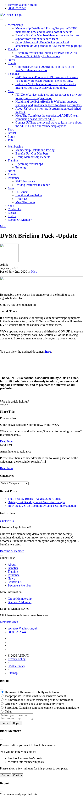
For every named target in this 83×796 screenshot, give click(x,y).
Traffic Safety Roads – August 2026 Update (34, 498)
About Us (21, 198)
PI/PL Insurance (25, 181)
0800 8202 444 (17, 8)
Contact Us (14, 209)
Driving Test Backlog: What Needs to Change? (36, 502)
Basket (12, 133)
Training (13, 49)
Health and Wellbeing (28, 195)
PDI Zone (21, 191)
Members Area (9, 621)
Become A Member (19, 219)
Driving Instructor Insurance (32, 184)
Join (10, 140)
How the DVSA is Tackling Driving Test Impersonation (42, 505)
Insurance (13, 73)
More (11, 91)
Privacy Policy (16, 659)
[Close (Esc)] (1, 689)
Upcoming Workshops (29, 164)
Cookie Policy (16, 666)
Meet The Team (25, 202)
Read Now (6, 441)
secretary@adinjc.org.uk (22, 4)
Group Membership (20, 598)
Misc (3, 226)
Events (12, 63)
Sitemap (13, 673)
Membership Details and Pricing (35, 150)
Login (11, 136)
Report (16, 723)
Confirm (17, 775)
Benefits (13, 568)
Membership (15, 25)
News (11, 59)
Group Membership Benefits (32, 157)
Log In (12, 216)
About (11, 564)
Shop (11, 129)
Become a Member (19, 585)
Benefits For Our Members (31, 153)
